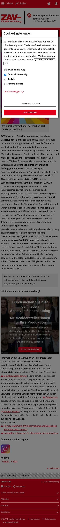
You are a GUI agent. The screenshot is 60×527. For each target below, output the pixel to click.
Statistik (11, 79)
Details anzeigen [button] (12, 92)
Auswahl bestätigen (30, 104)
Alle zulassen (30, 112)
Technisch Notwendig (17, 75)
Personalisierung (15, 84)
